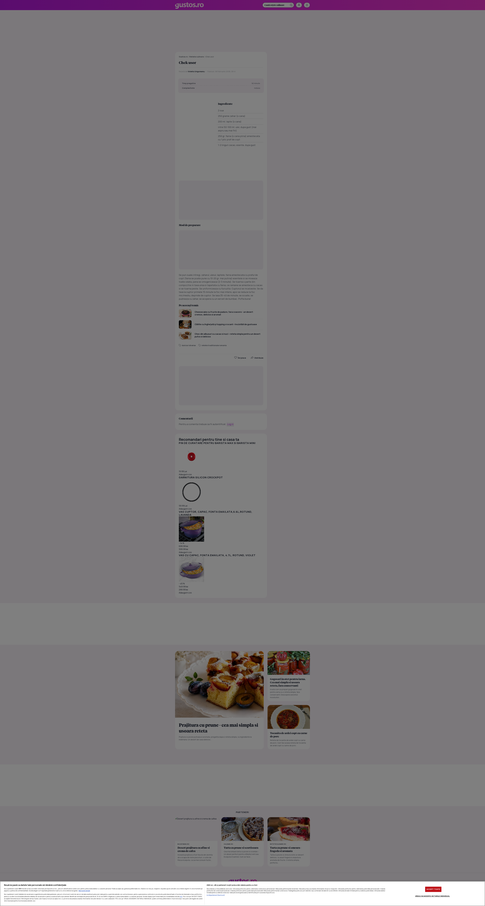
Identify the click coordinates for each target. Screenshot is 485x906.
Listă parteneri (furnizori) (216, 895)
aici (181, 896)
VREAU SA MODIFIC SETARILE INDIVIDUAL (432, 896)
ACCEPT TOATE (433, 889)
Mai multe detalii (84, 891)
